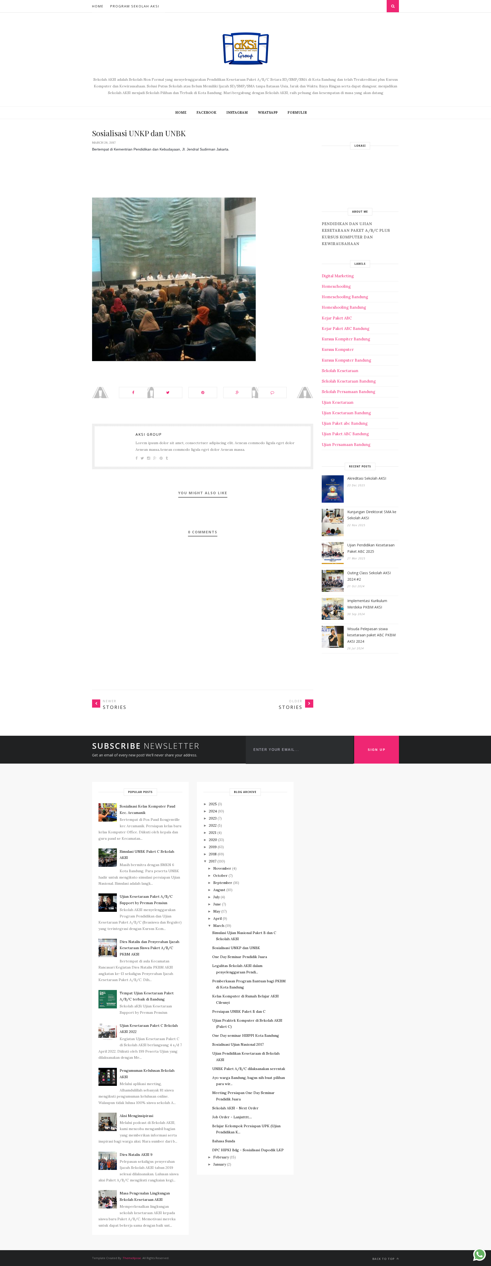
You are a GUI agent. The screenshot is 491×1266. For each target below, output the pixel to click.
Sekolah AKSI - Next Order (235, 1108)
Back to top (384, 1259)
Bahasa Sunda (223, 1141)
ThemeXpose (132, 1258)
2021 (212, 832)
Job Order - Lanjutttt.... (232, 1117)
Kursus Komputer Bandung (346, 360)
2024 (213, 811)
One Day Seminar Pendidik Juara (239, 956)
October (220, 875)
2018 (213, 854)
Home (98, 6)
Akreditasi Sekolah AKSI (366, 478)
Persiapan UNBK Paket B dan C (238, 1011)
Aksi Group (149, 434)
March (218, 925)
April (217, 918)
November (222, 868)
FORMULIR (297, 112)
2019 (213, 847)
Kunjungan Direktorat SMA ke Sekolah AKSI (371, 515)
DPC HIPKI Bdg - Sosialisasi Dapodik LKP (248, 1150)
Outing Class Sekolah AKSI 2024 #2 (369, 576)
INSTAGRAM (237, 112)
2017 (212, 861)
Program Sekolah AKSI (134, 6)
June (217, 904)
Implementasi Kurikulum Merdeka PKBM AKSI (367, 603)
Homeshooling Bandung (344, 307)
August (219, 890)
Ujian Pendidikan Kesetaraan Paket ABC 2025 (371, 548)
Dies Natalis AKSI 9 (136, 1154)
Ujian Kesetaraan (337, 402)
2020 (213, 839)
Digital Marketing (338, 275)
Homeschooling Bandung (345, 296)
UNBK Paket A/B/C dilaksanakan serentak (248, 1068)
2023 (213, 818)
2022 (213, 825)
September (222, 882)
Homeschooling (336, 286)
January (219, 1164)
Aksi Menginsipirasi (136, 1115)
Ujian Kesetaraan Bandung (346, 412)
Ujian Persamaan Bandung (346, 444)
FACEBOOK (206, 112)
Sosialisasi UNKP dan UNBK (236, 948)
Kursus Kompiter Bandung (346, 339)
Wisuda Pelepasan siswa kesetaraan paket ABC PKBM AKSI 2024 (371, 635)
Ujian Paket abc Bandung (344, 423)
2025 (213, 804)
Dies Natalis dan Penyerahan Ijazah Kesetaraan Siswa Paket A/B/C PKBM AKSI (149, 948)
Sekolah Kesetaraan (340, 370)
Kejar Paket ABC (337, 318)
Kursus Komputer (338, 349)
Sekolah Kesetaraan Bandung (349, 381)
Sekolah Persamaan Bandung (348, 391)
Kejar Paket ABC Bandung (345, 328)
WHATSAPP (267, 112)
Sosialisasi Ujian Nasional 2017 (238, 1044)
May (216, 911)
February (221, 1157)
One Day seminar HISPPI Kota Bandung (245, 1035)
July (216, 897)
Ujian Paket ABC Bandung (345, 433)
